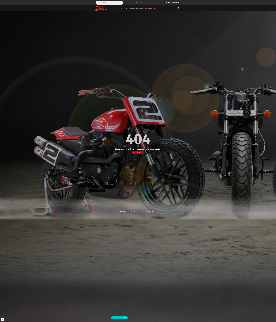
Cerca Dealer (139, 8)
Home (122, 8)
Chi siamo (132, 8)
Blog (145, 8)
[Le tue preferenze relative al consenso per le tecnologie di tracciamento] (2, 319)
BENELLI (150, 8)
